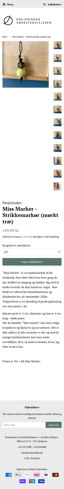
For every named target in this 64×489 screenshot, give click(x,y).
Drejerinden (41, 469)
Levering (27, 236)
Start (4, 36)
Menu (9, 4)
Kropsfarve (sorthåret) (16, 245)
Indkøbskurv (54, 4)
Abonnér (53, 425)
